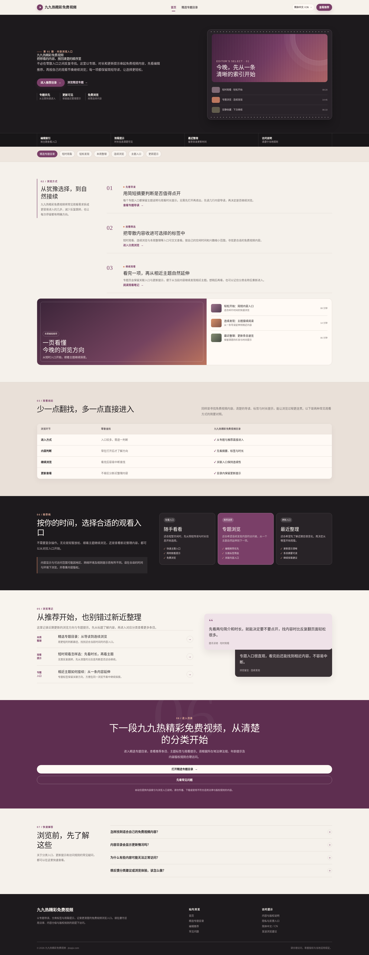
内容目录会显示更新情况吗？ (130, 844)
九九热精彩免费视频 (55, 910)
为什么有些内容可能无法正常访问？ (135, 857)
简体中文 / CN (301, 7)
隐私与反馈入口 (270, 920)
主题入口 (136, 153)
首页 (173, 7)
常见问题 (194, 931)
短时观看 (67, 153)
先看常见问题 (184, 779)
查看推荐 (324, 7)
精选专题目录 (190, 7)
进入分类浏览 (133, 245)
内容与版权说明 (270, 915)
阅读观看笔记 (133, 284)
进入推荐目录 (51, 82)
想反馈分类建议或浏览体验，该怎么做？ (138, 870)
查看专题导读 (133, 205)
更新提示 (154, 153)
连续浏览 (119, 153)
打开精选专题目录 (185, 769)
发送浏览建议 (269, 931)
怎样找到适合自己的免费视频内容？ (135, 831)
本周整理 (102, 153)
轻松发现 (84, 153)
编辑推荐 (194, 926)
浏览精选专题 (77, 82)
